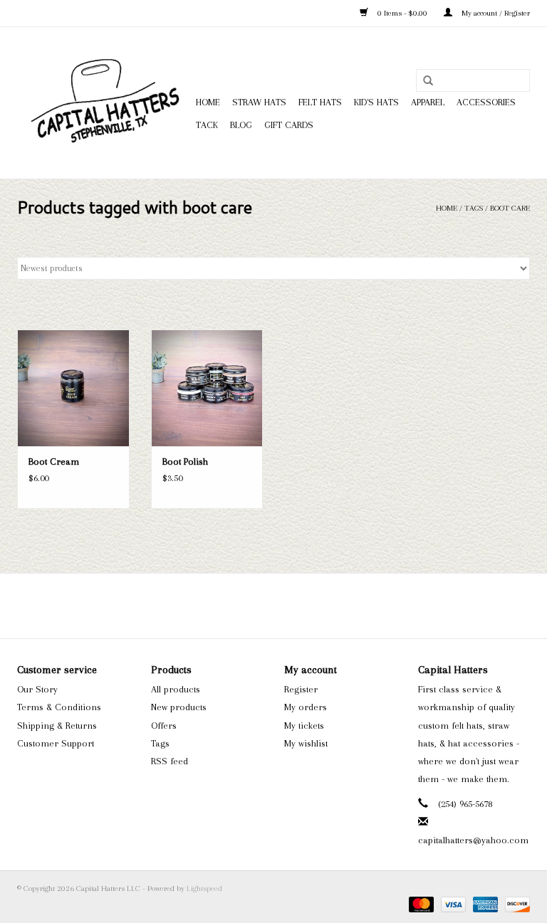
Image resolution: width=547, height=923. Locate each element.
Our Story (37, 689)
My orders (305, 707)
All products (175, 689)
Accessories (486, 102)
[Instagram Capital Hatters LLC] (286, 605)
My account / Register (494, 13)
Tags (473, 208)
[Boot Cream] (73, 388)
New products (179, 707)
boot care (510, 208)
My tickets (304, 725)
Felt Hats (320, 102)
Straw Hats (259, 102)
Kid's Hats (376, 102)
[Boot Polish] (207, 388)
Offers (164, 725)
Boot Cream (53, 461)
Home (208, 102)
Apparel (427, 102)
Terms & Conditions (59, 707)
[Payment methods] (420, 903)
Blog (241, 125)
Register (301, 689)
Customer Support (55, 743)
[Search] (428, 81)
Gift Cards (288, 125)
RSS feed (169, 761)
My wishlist (306, 743)
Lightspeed (204, 888)
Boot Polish (185, 461)
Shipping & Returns (57, 725)
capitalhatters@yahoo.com (473, 840)
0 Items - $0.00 (402, 13)
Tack (207, 125)
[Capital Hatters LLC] (104, 102)
